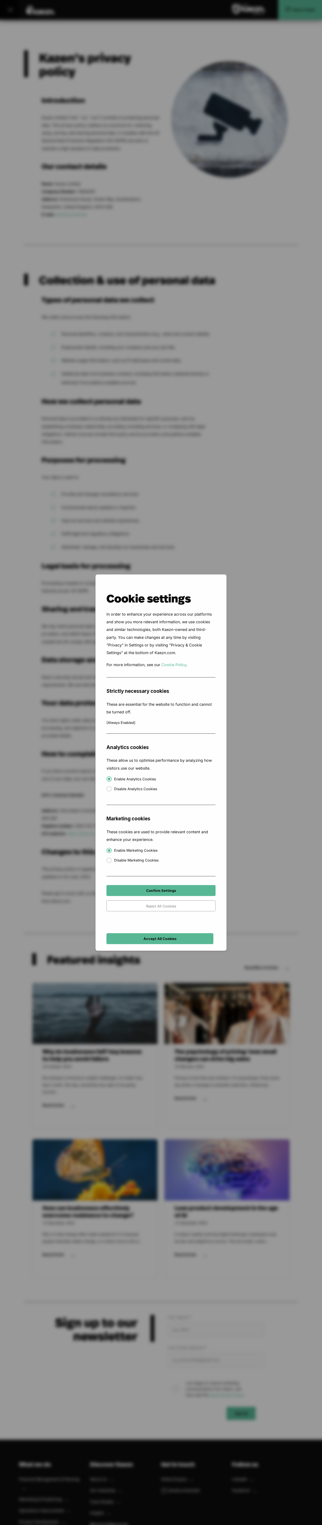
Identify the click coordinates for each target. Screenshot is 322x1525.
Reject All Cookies (161, 906)
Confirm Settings (161, 890)
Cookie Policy (173, 664)
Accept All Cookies (160, 939)
